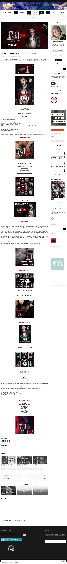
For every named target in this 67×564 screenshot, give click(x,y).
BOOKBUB (24, 407)
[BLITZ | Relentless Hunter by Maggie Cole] (24, 460)
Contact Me (35, 12)
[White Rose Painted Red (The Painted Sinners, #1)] (58, 194)
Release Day (15, 51)
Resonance (52, 169)
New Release (6, 51)
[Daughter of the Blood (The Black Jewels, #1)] (53, 186)
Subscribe (53, 83)
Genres (48, 10)
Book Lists (9, 12)
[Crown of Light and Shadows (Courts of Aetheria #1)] (53, 183)
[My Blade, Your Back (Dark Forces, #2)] (58, 183)
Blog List (54, 12)
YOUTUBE (24, 410)
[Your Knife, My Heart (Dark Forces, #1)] (60, 183)
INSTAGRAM (24, 406)
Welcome (4, 12)
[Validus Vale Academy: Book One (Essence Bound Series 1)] (55, 183)
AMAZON (24, 403)
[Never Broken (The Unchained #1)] (51, 197)
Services (16, 10)
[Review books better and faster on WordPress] (57, 269)
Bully (39, 490)
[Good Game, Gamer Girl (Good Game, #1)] (57, 194)
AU (31, 166)
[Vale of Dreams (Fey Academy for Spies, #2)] (51, 194)
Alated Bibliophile (33, 5)
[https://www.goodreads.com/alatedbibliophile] (5, 534)
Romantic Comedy (4, 491)
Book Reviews (22, 490)
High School (42, 490)
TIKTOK (25, 412)
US (23, 166)
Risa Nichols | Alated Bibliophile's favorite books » (59, 202)
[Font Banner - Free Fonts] (55, 246)
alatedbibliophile (4, 56)
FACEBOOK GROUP (24, 404)
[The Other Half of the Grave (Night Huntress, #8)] (57, 186)
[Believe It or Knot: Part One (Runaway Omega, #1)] (55, 194)
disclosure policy (40, 60)
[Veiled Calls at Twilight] (53, 194)
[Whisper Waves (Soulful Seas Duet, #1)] (64, 186)
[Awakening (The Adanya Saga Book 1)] (51, 200)
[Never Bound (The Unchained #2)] (57, 197)
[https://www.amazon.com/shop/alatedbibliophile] (2, 534)
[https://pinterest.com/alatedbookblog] (11, 534)
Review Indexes (29, 10)
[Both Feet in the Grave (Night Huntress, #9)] (55, 186)
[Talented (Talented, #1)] (64, 154)
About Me (58, 60)
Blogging (40, 489)
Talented (52, 152)
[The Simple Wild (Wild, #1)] (62, 194)
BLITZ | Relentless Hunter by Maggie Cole (22, 464)
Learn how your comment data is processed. (19, 520)
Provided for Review (24, 491)
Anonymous (52, 167)
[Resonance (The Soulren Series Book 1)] (64, 171)
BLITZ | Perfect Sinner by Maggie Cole (6, 464)
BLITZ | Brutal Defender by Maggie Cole (38, 464)
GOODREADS (24, 408)
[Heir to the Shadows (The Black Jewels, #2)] (64, 183)
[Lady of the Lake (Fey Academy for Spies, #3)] (64, 191)
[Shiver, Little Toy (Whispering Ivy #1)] (55, 197)
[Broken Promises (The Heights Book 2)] (64, 197)
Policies (41, 10)
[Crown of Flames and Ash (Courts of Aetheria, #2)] (51, 183)
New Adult (26, 490)
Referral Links (22, 12)
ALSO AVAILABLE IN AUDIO (24, 173)
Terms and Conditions (61, 12)
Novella (6, 490)
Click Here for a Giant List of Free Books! (33, 14)
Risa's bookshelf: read (56, 179)
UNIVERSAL (24, 168)
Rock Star (28, 491)
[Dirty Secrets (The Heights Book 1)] (53, 200)
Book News (43, 489)
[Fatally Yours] (53, 191)
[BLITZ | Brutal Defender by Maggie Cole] (40, 460)
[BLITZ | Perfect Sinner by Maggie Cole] (8, 460)
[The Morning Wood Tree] (55, 189)
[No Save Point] (60, 194)
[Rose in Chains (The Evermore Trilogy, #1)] (51, 191)
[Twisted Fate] (62, 197)
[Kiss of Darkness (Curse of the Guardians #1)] (51, 186)
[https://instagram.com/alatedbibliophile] (8, 534)
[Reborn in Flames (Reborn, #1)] (60, 186)
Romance (19, 51)
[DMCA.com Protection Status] (53, 224)
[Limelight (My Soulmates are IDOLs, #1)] (58, 186)
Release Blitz (11, 51)
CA (28, 166)
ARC (19, 490)
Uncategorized (30, 51)
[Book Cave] (11, 540)
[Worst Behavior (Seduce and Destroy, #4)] (62, 191)
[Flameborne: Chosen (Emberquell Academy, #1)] (62, 183)
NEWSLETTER (24, 411)
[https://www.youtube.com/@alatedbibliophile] (14, 534)
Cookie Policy (16, 562)
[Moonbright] (57, 183)
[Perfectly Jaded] (58, 197)
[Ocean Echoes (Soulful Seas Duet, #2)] (62, 186)
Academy (35, 489)
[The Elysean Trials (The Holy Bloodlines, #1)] (51, 189)
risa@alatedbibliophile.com (28, 530)
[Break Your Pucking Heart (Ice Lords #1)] (53, 197)
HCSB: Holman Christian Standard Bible (57, 166)
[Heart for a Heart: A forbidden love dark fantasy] (64, 194)
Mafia (2, 51)
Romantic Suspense (24, 51)
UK (26, 166)
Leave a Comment (18, 56)
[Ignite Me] (60, 197)
